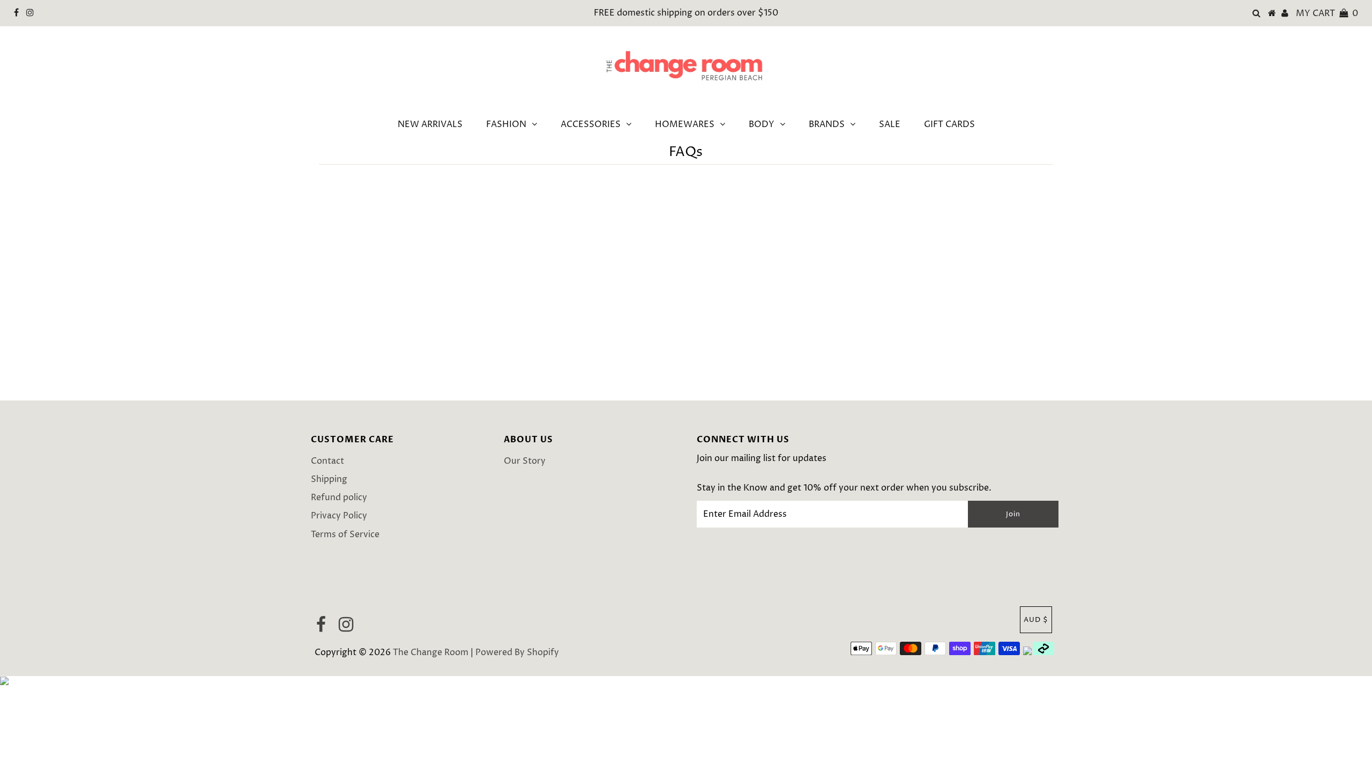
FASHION (506, 124)
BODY (761, 124)
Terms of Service (345, 534)
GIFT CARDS (949, 124)
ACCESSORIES (591, 124)
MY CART (1327, 13)
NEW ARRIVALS (430, 124)
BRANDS (827, 124)
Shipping (329, 479)
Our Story (525, 461)
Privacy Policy (339, 516)
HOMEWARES (684, 124)
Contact (327, 461)
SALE (889, 124)
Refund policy (339, 497)
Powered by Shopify (517, 652)
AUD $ (1036, 620)
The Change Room (430, 652)
